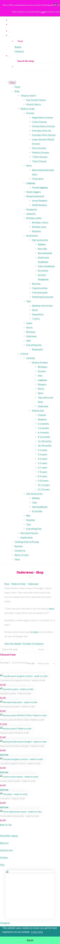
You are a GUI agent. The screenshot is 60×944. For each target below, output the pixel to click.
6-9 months (43, 432)
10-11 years (44, 485)
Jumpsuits (31, 213)
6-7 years (42, 467)
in (32, 632)
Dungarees (31, 209)
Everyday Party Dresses (44, 135)
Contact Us (20, 550)
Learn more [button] (37, 932)
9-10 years (43, 480)
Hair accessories (40, 240)
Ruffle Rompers (39, 205)
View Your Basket (12, 643)
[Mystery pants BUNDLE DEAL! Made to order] (23, 715)
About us (4, 843)
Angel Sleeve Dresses (42, 117)
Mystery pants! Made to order (14, 733)
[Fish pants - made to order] (14, 794)
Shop (17, 91)
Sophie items (26, 537)
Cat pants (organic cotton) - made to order (20, 763)
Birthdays (42, 366)
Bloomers (31, 331)
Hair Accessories (34, 493)
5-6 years (42, 463)
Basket (18, 47)
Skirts (29, 165)
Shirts (35, 310)
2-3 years (42, 450)
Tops (28, 301)
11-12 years (44, 489)
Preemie (42, 415)
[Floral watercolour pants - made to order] (21, 811)
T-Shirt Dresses (39, 156)
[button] (55, 4)
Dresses (30, 113)
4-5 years (42, 458)
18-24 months (45, 445)
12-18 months (45, 441)
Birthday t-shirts (40, 222)
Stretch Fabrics (33, 104)
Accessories (32, 235)
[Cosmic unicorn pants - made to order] (19, 776)
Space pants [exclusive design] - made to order (22, 746)
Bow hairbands (45, 253)
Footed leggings (40, 187)
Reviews (19, 546)
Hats (28, 340)
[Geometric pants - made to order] (17, 689)
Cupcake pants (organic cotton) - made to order (22, 680)
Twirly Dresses (39, 161)
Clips (34, 502)
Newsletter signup (9, 835)
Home (17, 86)
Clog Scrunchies (39, 288)
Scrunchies (43, 270)
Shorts (29, 327)
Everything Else (34, 345)
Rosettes (36, 231)
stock (35, 632)
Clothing (30, 358)
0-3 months (43, 423)
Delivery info (6, 850)
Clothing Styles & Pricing (27, 541)
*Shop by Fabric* (28, 95)
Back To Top (6, 824)
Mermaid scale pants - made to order (17, 706)
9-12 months (44, 436)
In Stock (24, 353)
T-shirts (36, 318)
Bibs (28, 515)
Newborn (42, 419)
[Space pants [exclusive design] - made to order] (23, 741)
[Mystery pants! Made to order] (16, 728)
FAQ (2, 864)
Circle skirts (38, 178)
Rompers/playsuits (35, 196)
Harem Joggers (33, 191)
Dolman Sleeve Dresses (43, 126)
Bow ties (36, 283)
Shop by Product (40, 362)
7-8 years (42, 471)
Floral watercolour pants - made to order (19, 816)
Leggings (30, 183)
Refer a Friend (21, 555)
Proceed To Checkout (33, 643)
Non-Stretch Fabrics (36, 100)
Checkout (19, 51)
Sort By (31, 663)
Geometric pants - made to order (15, 693)
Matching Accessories (42, 296)
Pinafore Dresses (40, 152)
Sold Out (4, 754)
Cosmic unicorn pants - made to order (18, 781)
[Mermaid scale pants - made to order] (18, 702)
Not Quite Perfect (29, 533)
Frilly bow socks (39, 292)
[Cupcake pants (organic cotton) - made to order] (24, 676)
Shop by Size (38, 410)
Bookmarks (37, 349)
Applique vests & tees (42, 305)
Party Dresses (39, 148)
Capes (29, 323)
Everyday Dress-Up (41, 130)
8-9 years (42, 476)
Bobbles (42, 244)
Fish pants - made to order (12, 798)
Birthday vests (39, 226)
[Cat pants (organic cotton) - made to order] (21, 759)
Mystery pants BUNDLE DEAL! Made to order (22, 719)
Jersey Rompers (39, 200)
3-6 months (43, 428)
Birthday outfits (34, 218)
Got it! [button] (30, 940)
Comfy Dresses (39, 121)
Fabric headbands (46, 266)
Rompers (42, 384)
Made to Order (27, 108)
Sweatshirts (38, 314)
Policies (4, 857)
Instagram (5, 923)
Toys (28, 524)
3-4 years (42, 454)
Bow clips (42, 248)
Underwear (31, 336)
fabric (51, 608)
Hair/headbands (39, 506)
